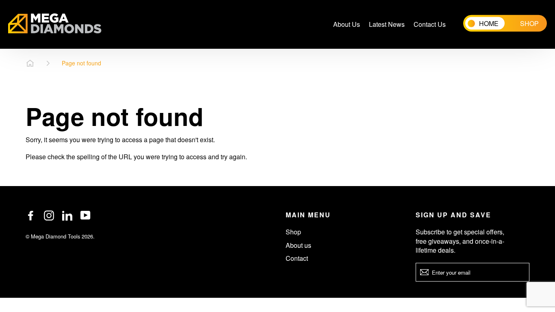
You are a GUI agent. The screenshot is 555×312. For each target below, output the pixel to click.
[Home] (30, 63)
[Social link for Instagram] (49, 215)
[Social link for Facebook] (31, 215)
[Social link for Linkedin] (67, 215)
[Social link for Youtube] (85, 215)
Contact (297, 258)
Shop (293, 231)
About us (298, 245)
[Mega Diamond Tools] (55, 24)
